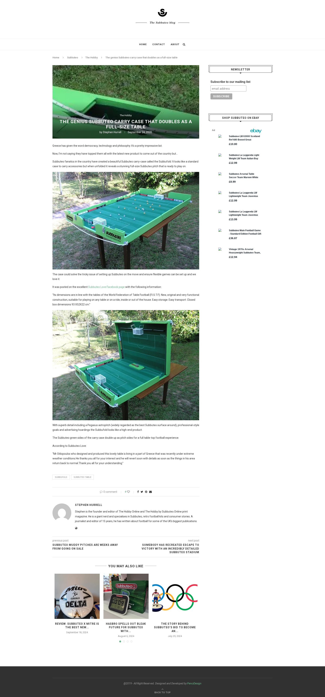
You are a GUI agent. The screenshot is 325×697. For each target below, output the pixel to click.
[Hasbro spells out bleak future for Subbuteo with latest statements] (126, 596)
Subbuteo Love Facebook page (106, 286)
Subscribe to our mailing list (230, 81)
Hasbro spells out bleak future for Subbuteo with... (126, 627)
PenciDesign (194, 683)
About (175, 44)
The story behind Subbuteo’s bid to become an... (175, 627)
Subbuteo (72, 57)
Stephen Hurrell (112, 132)
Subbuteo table (82, 477)
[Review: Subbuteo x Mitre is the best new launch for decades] (77, 596)
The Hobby (91, 57)
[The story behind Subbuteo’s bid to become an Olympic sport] (174, 596)
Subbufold (61, 477)
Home (143, 44)
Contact (158, 44)
